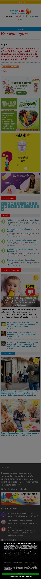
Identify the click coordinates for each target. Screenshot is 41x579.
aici (20, 555)
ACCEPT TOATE (20, 574)
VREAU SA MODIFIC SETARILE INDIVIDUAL (20, 576)
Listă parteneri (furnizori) (9, 570)
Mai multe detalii (10, 549)
